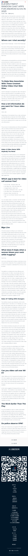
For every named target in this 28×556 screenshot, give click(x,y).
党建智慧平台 (15, 507)
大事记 (14, 490)
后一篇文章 (14, 443)
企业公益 (14, 527)
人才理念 (15, 536)
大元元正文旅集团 (14, 519)
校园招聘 (15, 540)
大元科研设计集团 (14, 514)
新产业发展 (14, 520)
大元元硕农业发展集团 (14, 522)
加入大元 (14, 533)
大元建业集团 (15, 512)
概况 (15, 486)
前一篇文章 (14, 440)
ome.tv (14, 334)
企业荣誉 (15, 492)
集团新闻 (15, 498)
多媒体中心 (14, 499)
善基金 (14, 530)
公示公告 (15, 535)
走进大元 (14, 484)
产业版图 (14, 510)
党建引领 (14, 506)
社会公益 (15, 528)
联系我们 (14, 544)
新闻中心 (14, 496)
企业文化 (15, 488)
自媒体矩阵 (14, 501)
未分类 (2, 13)
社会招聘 (15, 538)
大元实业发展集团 (14, 517)
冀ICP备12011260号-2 (14, 550)
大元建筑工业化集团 (14, 515)
